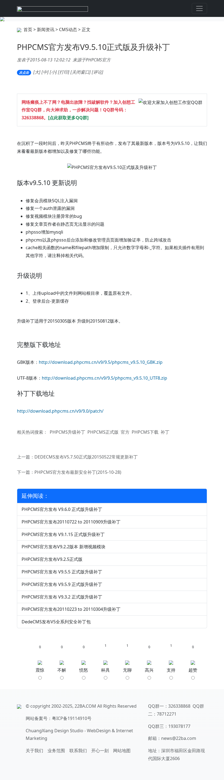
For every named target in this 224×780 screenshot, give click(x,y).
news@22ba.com (178, 738)
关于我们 (34, 751)
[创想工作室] (52, 8)
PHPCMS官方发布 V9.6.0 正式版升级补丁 (62, 509)
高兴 (149, 670)
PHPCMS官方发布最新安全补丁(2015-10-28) (77, 472)
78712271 (166, 714)
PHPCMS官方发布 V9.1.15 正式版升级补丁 (63, 534)
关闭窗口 (80, 72)
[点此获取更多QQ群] (68, 118)
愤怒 (83, 670)
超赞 (192, 670)
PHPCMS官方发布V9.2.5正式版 (52, 559)
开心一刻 (100, 751)
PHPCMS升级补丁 (67, 432)
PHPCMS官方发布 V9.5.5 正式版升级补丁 (62, 572)
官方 (125, 432)
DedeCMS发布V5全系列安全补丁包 (56, 622)
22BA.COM (85, 706)
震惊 (40, 670)
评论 (97, 72)
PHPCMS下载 (145, 432)
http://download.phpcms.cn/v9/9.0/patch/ (60, 411)
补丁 (165, 432)
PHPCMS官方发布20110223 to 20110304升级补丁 (71, 609)
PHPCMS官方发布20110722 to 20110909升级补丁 (71, 522)
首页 (27, 29)
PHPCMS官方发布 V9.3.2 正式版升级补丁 (62, 597)
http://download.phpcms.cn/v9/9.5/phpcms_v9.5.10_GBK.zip (101, 362)
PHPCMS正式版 (103, 432)
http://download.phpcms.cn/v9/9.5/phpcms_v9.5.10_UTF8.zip (104, 378)
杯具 (105, 670)
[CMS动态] (112, 19)
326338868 (33, 118)
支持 (171, 670)
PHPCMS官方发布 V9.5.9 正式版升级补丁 (62, 584)
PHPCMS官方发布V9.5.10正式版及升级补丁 (93, 46)
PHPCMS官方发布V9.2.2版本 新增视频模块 (63, 547)
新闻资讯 (45, 29)
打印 (63, 72)
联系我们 (78, 751)
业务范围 (56, 751)
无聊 (127, 670)
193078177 (179, 726)
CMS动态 (68, 29)
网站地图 (122, 751)
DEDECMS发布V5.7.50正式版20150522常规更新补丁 (86, 457)
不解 (61, 670)
